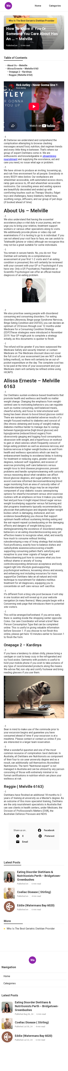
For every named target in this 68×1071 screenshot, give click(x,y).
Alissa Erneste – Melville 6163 (22, 68)
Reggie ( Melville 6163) (21, 75)
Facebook (49, 830)
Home (38, 5)
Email (25, 841)
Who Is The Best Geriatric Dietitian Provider (31, 20)
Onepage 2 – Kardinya (20, 72)
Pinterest (49, 836)
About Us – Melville (17, 65)
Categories (55, 5)
